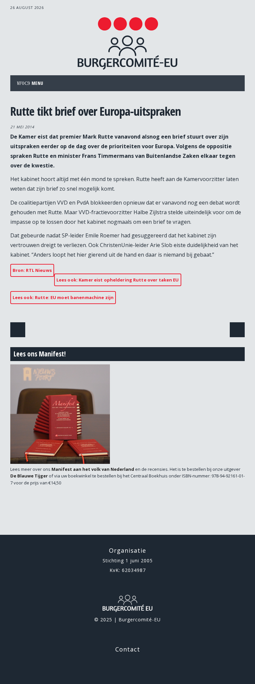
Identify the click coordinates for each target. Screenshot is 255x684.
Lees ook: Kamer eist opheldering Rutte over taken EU (117, 280)
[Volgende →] (237, 329)
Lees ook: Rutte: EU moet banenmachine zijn (63, 297)
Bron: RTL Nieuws (32, 270)
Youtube (120, 24)
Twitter (104, 24)
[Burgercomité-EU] (127, 67)
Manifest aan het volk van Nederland (92, 469)
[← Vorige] (17, 329)
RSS (135, 24)
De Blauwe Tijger (29, 476)
